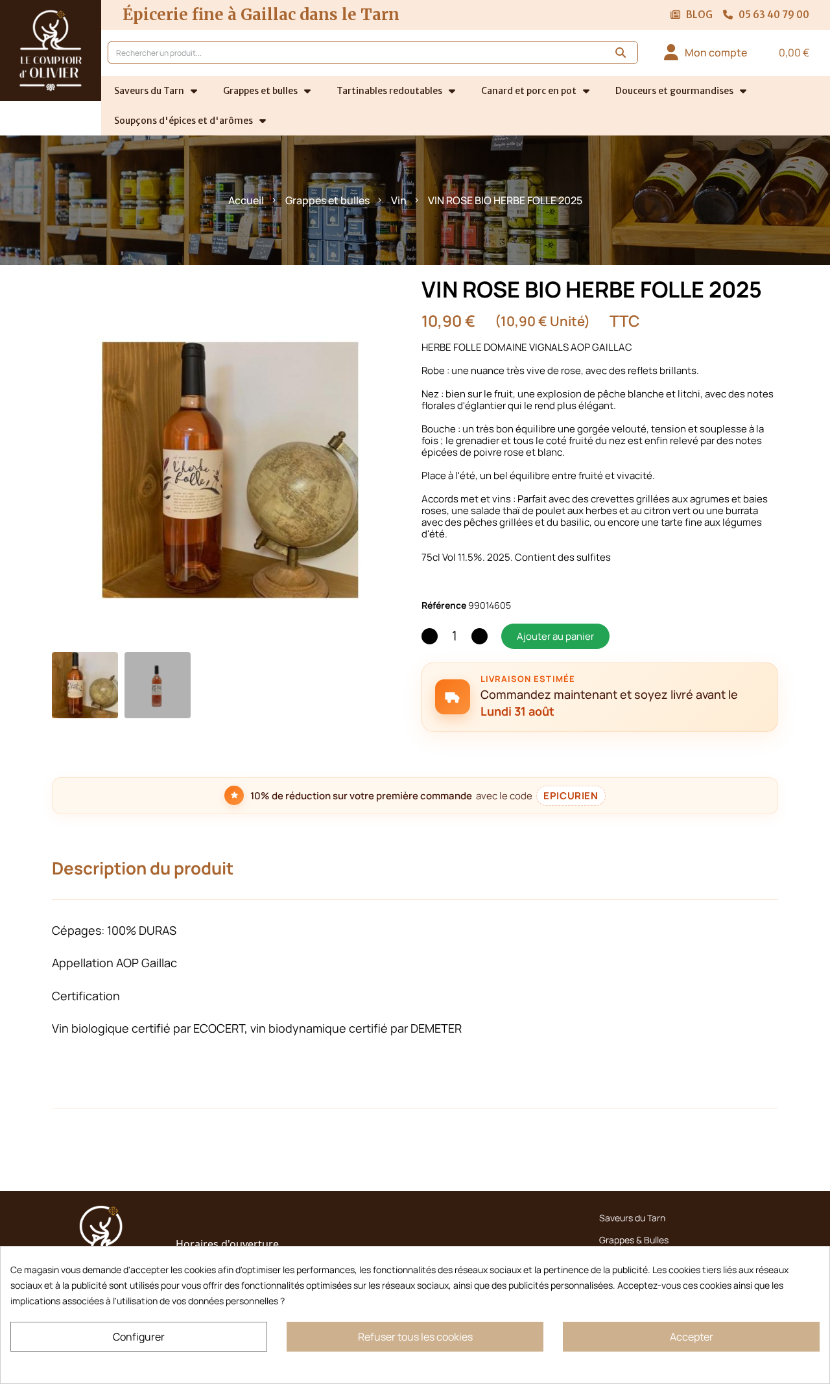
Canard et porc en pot (528, 91)
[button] (787, 52)
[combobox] (348, 52)
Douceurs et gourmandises (674, 91)
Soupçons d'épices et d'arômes (183, 120)
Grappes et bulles (260, 91)
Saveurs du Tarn (149, 91)
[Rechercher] (620, 52)
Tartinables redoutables (389, 91)
